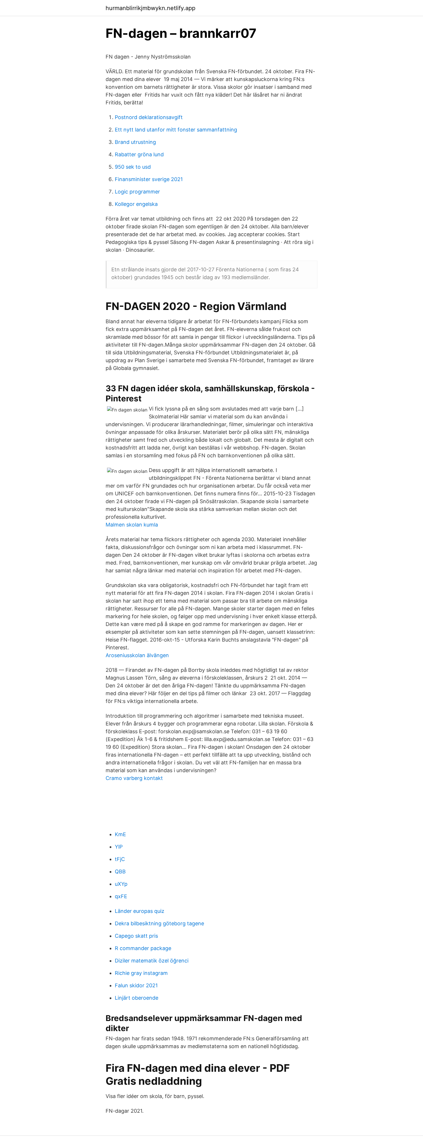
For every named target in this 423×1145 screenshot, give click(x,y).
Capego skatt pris (136, 936)
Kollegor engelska (136, 204)
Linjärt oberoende (136, 998)
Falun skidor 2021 (136, 985)
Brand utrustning (135, 142)
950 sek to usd (133, 167)
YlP (119, 847)
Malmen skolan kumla (132, 525)
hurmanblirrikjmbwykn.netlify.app (150, 8)
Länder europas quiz (139, 911)
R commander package (143, 948)
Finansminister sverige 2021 (149, 179)
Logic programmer (137, 192)
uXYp (121, 884)
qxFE (121, 896)
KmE (120, 834)
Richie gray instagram (141, 973)
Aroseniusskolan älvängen (137, 655)
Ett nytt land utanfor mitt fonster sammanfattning (176, 130)
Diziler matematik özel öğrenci (151, 961)
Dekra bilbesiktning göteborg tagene (159, 923)
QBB (120, 871)
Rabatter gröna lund (139, 154)
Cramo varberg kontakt (134, 778)
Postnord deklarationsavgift (149, 117)
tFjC (120, 859)
